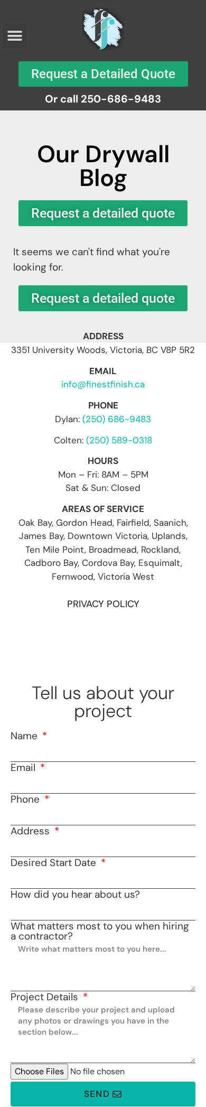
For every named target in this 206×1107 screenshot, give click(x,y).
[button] (14, 36)
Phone (26, 799)
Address (31, 831)
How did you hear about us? (75, 894)
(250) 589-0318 (119, 440)
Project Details (46, 997)
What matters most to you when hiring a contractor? (100, 931)
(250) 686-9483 (116, 419)
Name (25, 736)
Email (24, 767)
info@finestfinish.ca (103, 384)
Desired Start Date (55, 863)
